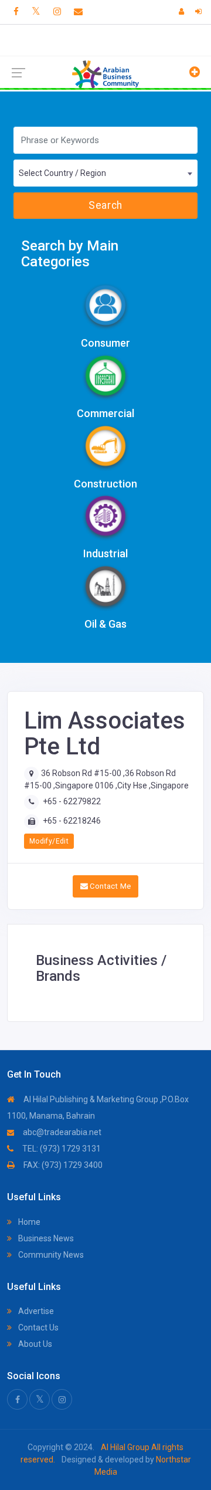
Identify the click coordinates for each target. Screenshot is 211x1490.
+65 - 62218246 (72, 820)
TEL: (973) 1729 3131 (61, 1148)
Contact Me (109, 886)
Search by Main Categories (69, 253)
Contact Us (37, 1327)
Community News (50, 1254)
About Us (34, 1344)
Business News (45, 1238)
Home (28, 1222)
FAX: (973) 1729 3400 (62, 1165)
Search (105, 205)
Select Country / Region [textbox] (62, 173)
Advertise (35, 1311)
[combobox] (105, 173)
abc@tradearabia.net (61, 1132)
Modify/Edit (49, 841)
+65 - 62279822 (72, 801)
